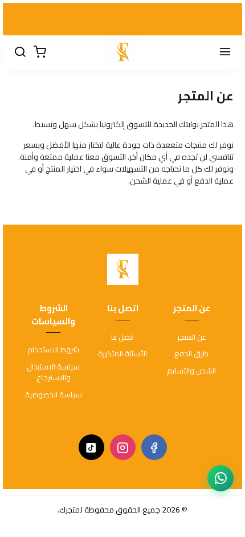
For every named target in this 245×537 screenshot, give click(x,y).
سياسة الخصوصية (53, 395)
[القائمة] (225, 52)
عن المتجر (191, 337)
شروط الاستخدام (53, 350)
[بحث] (19, 52)
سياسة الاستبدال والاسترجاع (53, 372)
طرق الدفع (191, 354)
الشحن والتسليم (191, 371)
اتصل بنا (122, 337)
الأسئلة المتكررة (122, 354)
